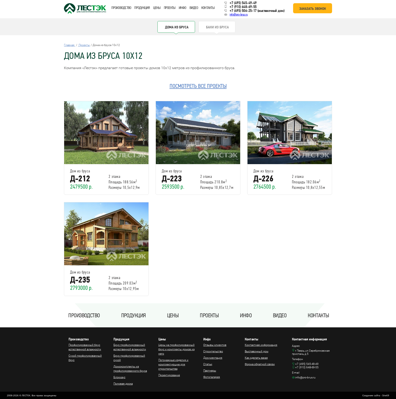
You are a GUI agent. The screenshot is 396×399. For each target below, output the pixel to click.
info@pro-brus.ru (239, 14)
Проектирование (169, 375)
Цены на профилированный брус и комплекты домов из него (176, 349)
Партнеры (209, 370)
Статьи (207, 364)
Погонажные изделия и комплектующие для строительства (173, 364)
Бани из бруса (217, 27)
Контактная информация (261, 345)
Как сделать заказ (256, 357)
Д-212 (80, 178)
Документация (212, 357)
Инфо (182, 8)
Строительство (213, 351)
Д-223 (172, 178)
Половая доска (123, 383)
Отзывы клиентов (214, 345)
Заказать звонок (312, 8)
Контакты (207, 8)
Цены (157, 8)
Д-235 (80, 280)
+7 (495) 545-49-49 (243, 2)
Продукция (142, 8)
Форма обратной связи (260, 364)
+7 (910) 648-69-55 (243, 6)
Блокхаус (119, 377)
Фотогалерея (211, 377)
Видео (194, 8)
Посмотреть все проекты (198, 86)
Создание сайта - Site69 (375, 395)
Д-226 (263, 178)
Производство (121, 8)
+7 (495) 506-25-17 (243, 10)
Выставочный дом (256, 351)
